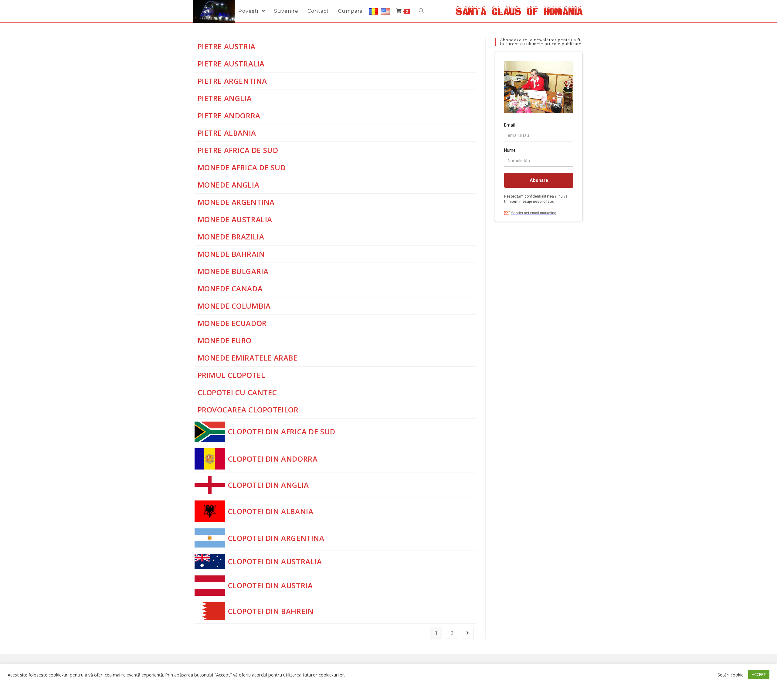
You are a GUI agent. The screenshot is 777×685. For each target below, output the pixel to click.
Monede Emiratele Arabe (247, 358)
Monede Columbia (234, 306)
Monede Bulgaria (233, 271)
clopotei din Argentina (276, 538)
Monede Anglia (229, 185)
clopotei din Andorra (273, 459)
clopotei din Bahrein (271, 611)
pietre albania (227, 133)
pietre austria (227, 46)
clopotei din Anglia (268, 485)
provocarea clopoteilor (248, 410)
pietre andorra (229, 115)
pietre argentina (232, 81)
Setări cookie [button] (731, 674)
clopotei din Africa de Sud (282, 431)
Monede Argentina (236, 202)
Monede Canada (230, 288)
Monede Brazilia (231, 237)
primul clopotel (231, 375)
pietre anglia (225, 98)
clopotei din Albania (271, 511)
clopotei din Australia (275, 561)
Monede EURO (225, 340)
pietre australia (231, 64)
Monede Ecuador (232, 323)
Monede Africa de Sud (242, 167)
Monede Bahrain (231, 254)
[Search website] (421, 11)
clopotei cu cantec (237, 392)
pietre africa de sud (238, 150)
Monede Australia (235, 219)
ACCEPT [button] (759, 674)
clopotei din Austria (270, 585)
